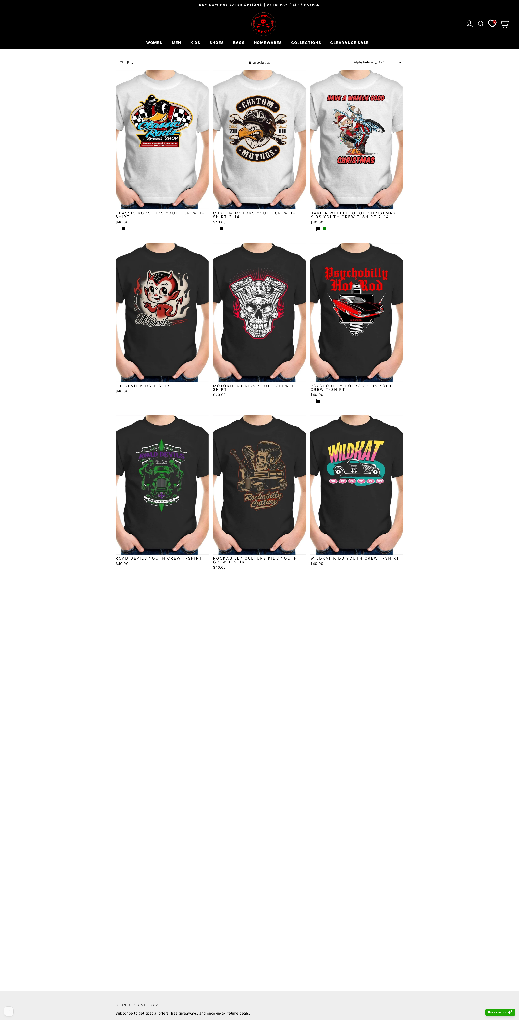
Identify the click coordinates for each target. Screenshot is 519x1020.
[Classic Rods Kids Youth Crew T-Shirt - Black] (124, 229)
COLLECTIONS (307, 43)
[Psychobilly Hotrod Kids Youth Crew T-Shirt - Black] (319, 401)
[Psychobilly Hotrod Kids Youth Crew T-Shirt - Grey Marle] (324, 401)
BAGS (239, 43)
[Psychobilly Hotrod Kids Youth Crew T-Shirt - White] (313, 401)
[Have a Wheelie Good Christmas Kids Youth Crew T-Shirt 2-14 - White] (313, 229)
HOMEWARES (268, 43)
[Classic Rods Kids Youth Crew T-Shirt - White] (118, 229)
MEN (177, 43)
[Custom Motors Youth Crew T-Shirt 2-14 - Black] (221, 229)
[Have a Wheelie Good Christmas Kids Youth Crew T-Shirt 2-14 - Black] (319, 229)
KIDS (196, 43)
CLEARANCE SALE (350, 43)
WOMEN (155, 43)
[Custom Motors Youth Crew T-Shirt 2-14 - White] (216, 229)
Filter (130, 62)
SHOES (217, 43)
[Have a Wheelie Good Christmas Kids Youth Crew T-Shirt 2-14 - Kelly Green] (324, 229)
